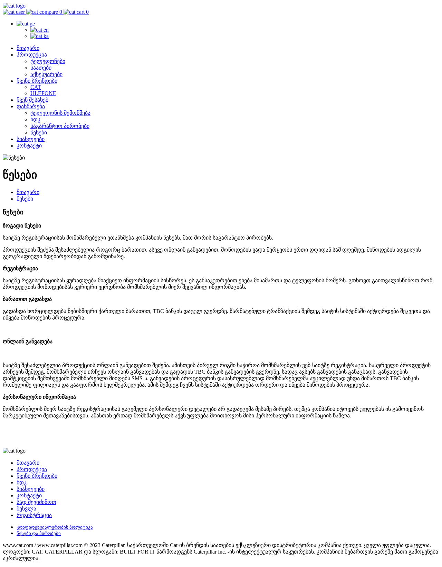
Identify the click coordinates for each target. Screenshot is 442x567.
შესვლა (26, 509)
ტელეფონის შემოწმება (60, 113)
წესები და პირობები (39, 533)
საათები (40, 68)
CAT (35, 87)
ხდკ (35, 119)
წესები (38, 132)
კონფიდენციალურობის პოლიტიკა (55, 527)
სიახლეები (31, 139)
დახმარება (31, 106)
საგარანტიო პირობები (59, 126)
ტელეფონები (47, 61)
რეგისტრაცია (34, 515)
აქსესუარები (46, 74)
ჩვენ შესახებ (32, 100)
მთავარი (28, 48)
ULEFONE (43, 93)
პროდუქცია (32, 55)
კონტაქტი (29, 146)
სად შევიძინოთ (36, 502)
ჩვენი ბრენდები (37, 81)
